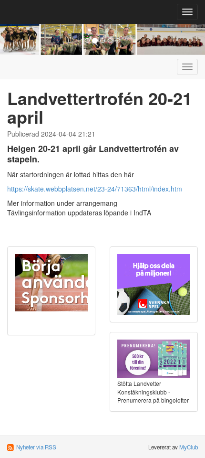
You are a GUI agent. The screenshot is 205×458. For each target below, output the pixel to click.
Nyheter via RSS (36, 447)
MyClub (188, 447)
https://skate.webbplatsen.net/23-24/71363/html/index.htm (94, 188)
